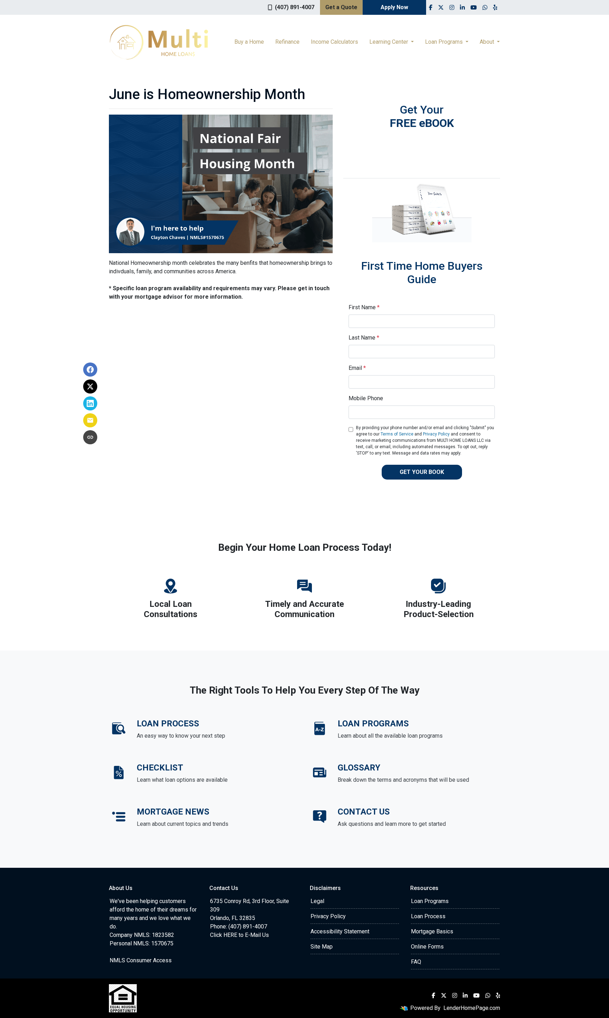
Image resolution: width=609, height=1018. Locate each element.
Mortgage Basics (432, 931)
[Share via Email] (90, 420)
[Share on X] (90, 386)
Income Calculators (334, 41)
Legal (317, 901)
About (488, 41)
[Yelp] (495, 7)
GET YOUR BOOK (422, 472)
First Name (364, 307)
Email (357, 368)
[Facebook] (430, 7)
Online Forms (427, 946)
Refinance (287, 41)
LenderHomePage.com (471, 1008)
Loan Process (428, 916)
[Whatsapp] (484, 7)
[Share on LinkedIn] (90, 403)
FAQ (416, 961)
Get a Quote (341, 7)
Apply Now (394, 7)
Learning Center (389, 41)
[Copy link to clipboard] (90, 437)
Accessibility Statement (339, 931)
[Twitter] (441, 7)
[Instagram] (451, 7)
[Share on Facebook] (90, 369)
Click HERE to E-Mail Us (239, 935)
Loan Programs (444, 41)
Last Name (364, 337)
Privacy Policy (436, 434)
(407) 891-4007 (294, 7)
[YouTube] (473, 7)
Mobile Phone (366, 398)
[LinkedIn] (462, 7)
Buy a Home (249, 41)
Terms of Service (397, 434)
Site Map (321, 946)
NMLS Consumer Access (141, 960)
